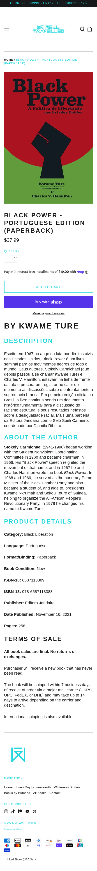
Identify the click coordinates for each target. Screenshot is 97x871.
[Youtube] (27, 811)
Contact (54, 793)
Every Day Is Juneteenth (33, 787)
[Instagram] (6, 811)
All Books (39, 793)
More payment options (48, 313)
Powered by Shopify (13, 829)
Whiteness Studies (67, 787)
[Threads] (34, 811)
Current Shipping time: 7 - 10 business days (48, 3)
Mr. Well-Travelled (25, 822)
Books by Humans (17, 793)
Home (8, 59)
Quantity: (12, 251)
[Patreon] (20, 811)
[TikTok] (13, 811)
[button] (82, 29)
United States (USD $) (19, 859)
